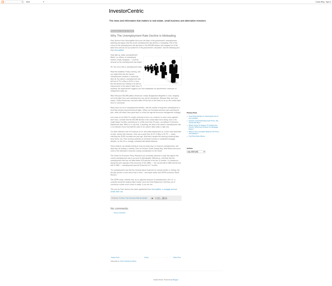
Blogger (175, 280)
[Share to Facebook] (163, 198)
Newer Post (115, 257)
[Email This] (156, 198)
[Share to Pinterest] (166, 198)
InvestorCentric (126, 11)
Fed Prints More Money (197, 136)
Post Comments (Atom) (128, 261)
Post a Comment (119, 213)
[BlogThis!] (158, 198)
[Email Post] (152, 198)
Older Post (177, 257)
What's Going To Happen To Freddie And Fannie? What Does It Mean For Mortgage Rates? (203, 127)
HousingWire (119, 50)
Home (146, 257)
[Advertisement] (145, 235)
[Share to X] (161, 198)
